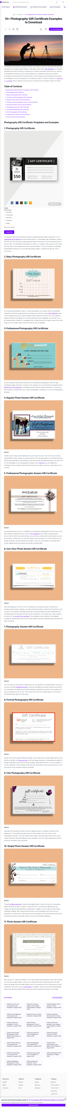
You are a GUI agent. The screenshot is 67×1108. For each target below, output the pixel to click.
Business (19, 14)
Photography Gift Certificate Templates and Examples (21, 90)
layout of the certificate (22, 616)
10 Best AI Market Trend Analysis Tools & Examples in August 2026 (54, 1005)
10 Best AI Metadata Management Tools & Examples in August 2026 (14, 1063)
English (5, 1082)
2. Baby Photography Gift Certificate (16, 95)
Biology (21, 1085)
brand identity (27, 987)
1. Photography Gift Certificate (14, 92)
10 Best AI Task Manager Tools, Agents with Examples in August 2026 (14, 1016)
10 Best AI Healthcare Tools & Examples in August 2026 (33, 1034)
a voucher (9, 81)
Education (38, 1088)
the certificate (35, 534)
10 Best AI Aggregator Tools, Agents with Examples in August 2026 (34, 1044)
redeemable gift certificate (12, 239)
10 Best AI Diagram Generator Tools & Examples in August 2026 (54, 1034)
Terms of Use (55, 1088)
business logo (23, 760)
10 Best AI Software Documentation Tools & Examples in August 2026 (54, 1016)
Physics (21, 1082)
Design (37, 1082)
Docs (20, 1088)
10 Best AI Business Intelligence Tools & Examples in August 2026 (14, 1024)
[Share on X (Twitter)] (9, 29)
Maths (4, 1085)
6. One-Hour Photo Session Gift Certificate (18, 104)
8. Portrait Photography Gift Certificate (17, 109)
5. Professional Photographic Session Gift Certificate (21, 102)
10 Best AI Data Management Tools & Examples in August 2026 (34, 1024)
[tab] (5, 7)
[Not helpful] (46, 29)
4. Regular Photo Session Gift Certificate (17, 100)
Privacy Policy (55, 1085)
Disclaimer (54, 1091)
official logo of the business (12, 387)
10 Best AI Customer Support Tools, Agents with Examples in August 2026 (34, 1006)
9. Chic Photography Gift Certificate (16, 112)
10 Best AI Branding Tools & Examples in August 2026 (54, 1054)
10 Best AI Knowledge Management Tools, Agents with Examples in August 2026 (14, 1035)
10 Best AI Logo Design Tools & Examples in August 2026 (33, 1054)
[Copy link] (5, 29)
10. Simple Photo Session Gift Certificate (17, 114)
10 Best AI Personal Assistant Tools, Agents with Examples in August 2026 (54, 1025)
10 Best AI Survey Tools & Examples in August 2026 (34, 1015)
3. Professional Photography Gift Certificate (18, 97)
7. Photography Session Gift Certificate (17, 107)
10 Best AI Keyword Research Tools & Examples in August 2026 (34, 1063)
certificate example (21, 687)
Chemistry (5, 1088)
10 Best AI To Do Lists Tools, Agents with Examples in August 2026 (14, 1005)
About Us (53, 1082)
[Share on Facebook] (13, 29)
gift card (59, 78)
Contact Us (54, 1094)
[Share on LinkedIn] (17, 29)
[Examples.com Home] (4, 2)
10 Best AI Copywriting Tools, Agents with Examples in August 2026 (14, 1054)
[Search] (56, 2)
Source (6, 452)
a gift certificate (52, 313)
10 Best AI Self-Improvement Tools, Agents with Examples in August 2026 (54, 1045)
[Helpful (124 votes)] (41, 29)
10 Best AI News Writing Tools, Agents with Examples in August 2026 (14, 1044)
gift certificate (49, 69)
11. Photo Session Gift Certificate (15, 117)
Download (9, 232)
